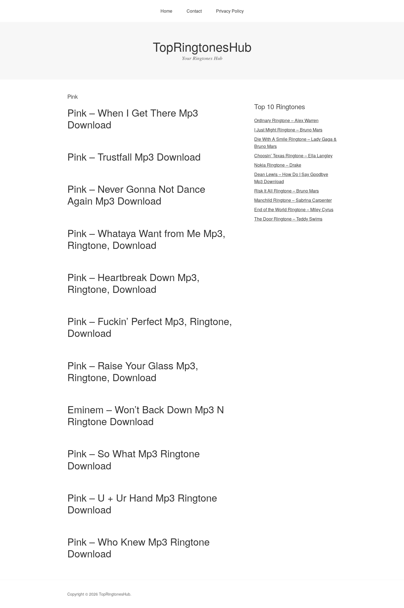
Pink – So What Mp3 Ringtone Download (133, 459)
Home (166, 11)
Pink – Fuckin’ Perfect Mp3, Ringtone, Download (149, 327)
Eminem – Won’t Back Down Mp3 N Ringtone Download (145, 415)
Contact (194, 11)
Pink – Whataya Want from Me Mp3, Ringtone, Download (146, 239)
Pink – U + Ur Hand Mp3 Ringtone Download (142, 503)
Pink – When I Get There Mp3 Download (132, 118)
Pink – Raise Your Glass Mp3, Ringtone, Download (132, 371)
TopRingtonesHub (202, 46)
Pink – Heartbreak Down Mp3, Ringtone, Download (133, 283)
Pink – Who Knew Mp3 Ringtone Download (138, 547)
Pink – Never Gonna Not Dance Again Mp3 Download (136, 194)
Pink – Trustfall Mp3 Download (134, 156)
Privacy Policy (230, 11)
